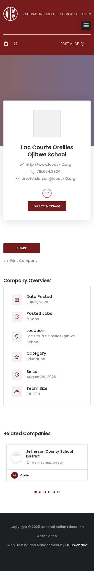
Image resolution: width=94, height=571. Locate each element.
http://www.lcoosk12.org (48, 164)
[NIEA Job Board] (47, 13)
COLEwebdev (76, 545)
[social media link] (47, 556)
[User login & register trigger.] (15, 43)
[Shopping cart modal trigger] (5, 43)
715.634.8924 (48, 171)
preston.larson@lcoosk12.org (48, 178)
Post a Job (69, 44)
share (22, 248)
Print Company (23, 260)
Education (35, 359)
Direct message (47, 206)
